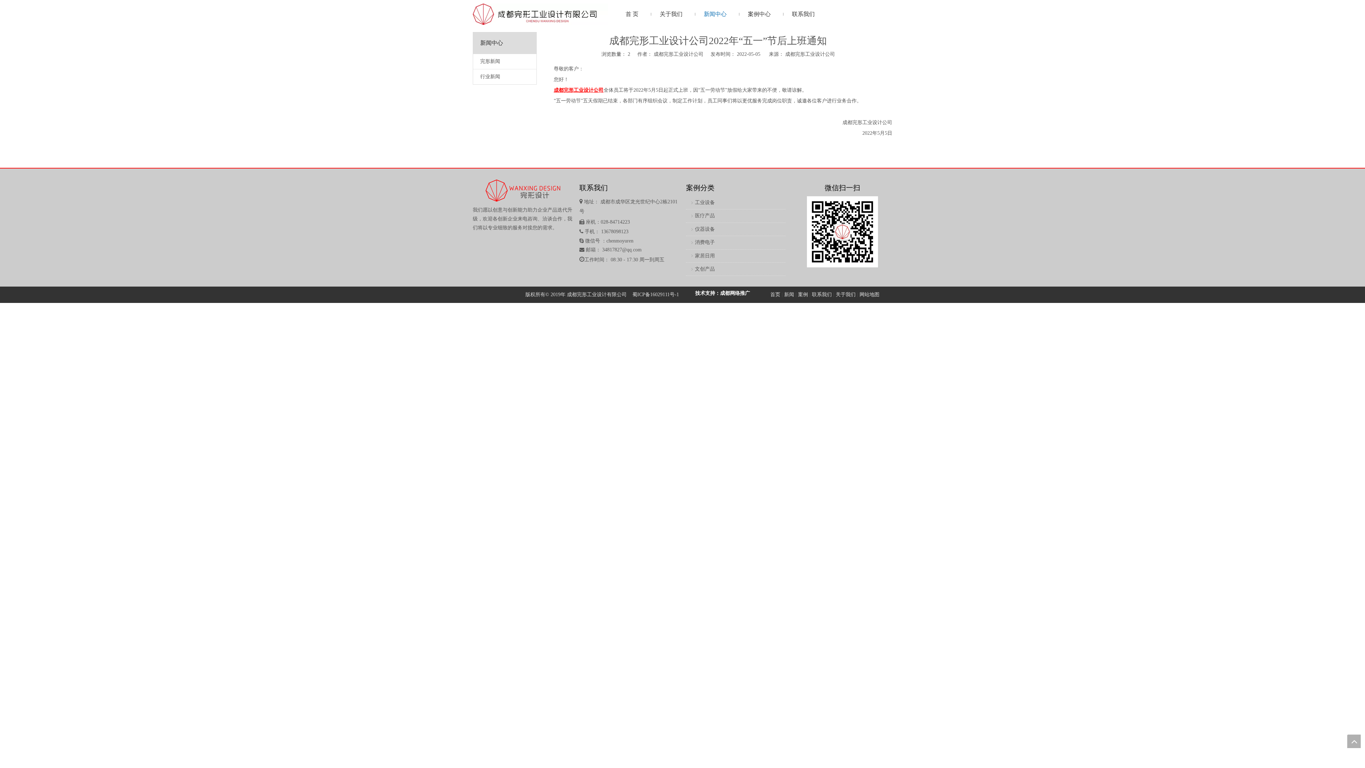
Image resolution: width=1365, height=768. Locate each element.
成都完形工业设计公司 (810, 54)
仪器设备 (705, 229)
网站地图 (869, 294)
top (1354, 741)
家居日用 (705, 255)
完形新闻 (490, 61)
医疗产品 (705, 215)
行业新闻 (490, 76)
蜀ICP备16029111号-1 (655, 294)
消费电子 (705, 242)
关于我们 (846, 294)
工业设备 (705, 202)
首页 (775, 294)
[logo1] (540, 14)
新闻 (789, 294)
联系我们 (822, 294)
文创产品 (705, 269)
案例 (803, 294)
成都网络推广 (735, 293)
